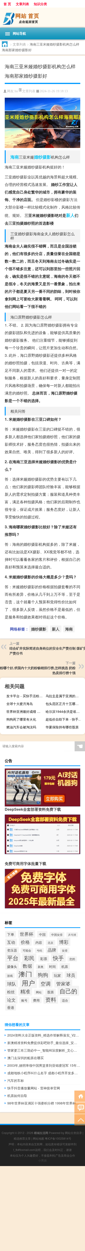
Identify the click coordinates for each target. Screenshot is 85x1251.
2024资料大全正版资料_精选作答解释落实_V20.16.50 (43, 1035)
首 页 (7, 3)
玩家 (57, 975)
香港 (10, 1007)
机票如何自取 (17, 1095)
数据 (27, 965)
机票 (64, 966)
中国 (42, 934)
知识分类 (40, 3)
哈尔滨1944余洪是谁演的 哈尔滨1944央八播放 (65, 711)
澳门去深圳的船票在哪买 (25, 1057)
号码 (39, 950)
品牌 (52, 950)
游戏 (10, 976)
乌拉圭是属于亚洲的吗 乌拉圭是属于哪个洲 (65, 695)
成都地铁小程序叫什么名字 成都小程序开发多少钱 (43, 1072)
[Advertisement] (42, 1208)
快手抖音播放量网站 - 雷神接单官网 (33, 1088)
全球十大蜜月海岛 (19, 703)
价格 (25, 942)
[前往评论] (79, 1107)
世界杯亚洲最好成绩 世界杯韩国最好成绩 (25, 711)
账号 (24, 1000)
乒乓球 (72, 934)
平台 (12, 958)
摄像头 (12, 966)
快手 (58, 957)
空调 (46, 983)
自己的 (68, 991)
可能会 (27, 950)
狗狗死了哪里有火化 (21, 719)
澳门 (25, 974)
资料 (50, 999)
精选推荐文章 (22, 1138)
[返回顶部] (79, 1119)
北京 (50, 943)
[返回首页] (79, 1096)
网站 (39, 992)
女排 (65, 950)
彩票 (43, 958)
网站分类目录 (73, 1133)
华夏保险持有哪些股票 (62, 727)
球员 (71, 975)
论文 (11, 1000)
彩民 (29, 957)
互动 (11, 942)
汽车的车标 (15, 1080)
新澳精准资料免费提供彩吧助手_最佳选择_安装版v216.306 (43, 1042)
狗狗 (43, 974)
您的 (72, 959)
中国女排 (57, 934)
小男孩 (42, 1160)
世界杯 (26, 934)
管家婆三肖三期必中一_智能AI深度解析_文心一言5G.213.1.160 (43, 1050)
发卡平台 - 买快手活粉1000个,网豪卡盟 (25, 695)
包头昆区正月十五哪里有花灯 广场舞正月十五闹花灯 (65, 703)
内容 (38, 942)
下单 (10, 934)
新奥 (40, 967)
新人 (70, 215)
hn (16, 91)
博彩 (63, 941)
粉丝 (11, 992)
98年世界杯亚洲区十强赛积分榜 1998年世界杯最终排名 (43, 1103)
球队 (11, 984)
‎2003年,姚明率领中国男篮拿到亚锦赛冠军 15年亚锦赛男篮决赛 (43, 1065)
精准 (25, 991)
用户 (28, 982)
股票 (50, 991)
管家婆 (63, 983)
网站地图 (38, 1138)
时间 (52, 966)
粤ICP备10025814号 (58, 1138)
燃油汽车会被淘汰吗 (21, 727)
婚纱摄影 (42, 157)
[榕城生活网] (42, 18)
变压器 (12, 950)
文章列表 (22, 3)
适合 (65, 1000)
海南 (14, 157)
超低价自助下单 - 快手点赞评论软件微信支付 (65, 719)
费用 (36, 1000)
